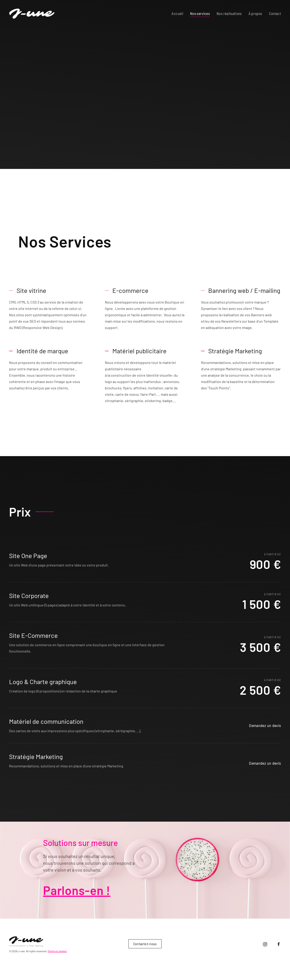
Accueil (177, 13)
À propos (255, 13)
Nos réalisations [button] (229, 13)
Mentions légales (57, 951)
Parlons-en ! (76, 890)
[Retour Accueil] (31, 14)
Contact (275, 13)
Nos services (200, 13)
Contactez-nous (145, 944)
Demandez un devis (265, 725)
